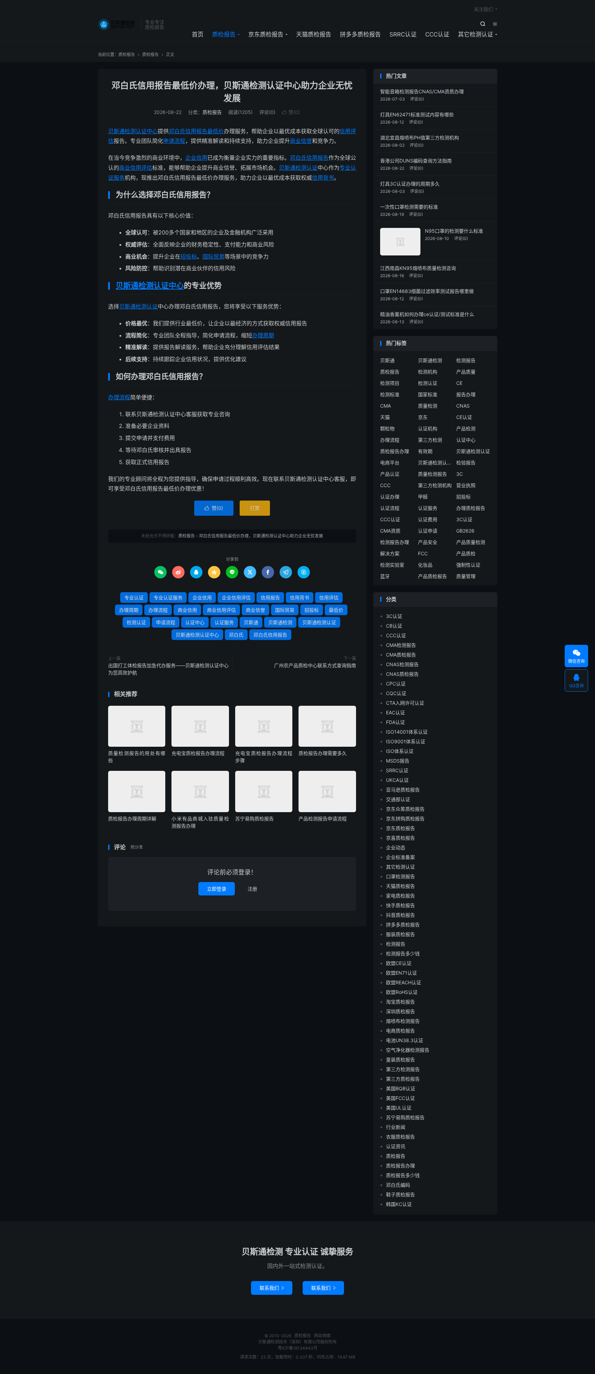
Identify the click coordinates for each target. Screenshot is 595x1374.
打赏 (255, 508)
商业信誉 (301, 140)
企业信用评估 (236, 597)
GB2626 (465, 531)
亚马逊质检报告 (403, 790)
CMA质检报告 (401, 655)
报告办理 (466, 394)
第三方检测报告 (403, 1069)
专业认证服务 (168, 597)
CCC (385, 485)
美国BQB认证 (400, 1088)
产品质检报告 (432, 576)
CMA (385, 406)
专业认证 (134, 597)
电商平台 (389, 462)
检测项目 (389, 383)
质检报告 (117, 24)
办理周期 (263, 335)
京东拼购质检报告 (405, 818)
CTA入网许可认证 (405, 703)
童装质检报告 (400, 1059)
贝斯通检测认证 (298, 167)
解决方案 (389, 553)
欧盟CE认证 (398, 963)
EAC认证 (395, 712)
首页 (197, 34)
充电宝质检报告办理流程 (198, 753)
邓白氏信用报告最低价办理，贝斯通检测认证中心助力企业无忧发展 (261, 535)
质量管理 (466, 576)
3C (459, 474)
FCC (423, 553)
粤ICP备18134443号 (297, 1348)
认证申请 (427, 531)
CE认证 (464, 417)
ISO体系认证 (400, 751)
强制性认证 (468, 565)
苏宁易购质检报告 (254, 818)
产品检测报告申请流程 (323, 818)
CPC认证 (396, 683)
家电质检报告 (400, 896)
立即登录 (216, 889)
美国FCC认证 (400, 1098)
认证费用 (427, 519)
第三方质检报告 (403, 1079)
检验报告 (466, 462)
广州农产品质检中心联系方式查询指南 (315, 665)
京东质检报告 (265, 34)
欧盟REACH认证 (403, 982)
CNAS (463, 406)
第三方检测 (430, 440)
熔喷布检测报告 (403, 1021)
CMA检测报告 (401, 645)
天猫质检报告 (313, 34)
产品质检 (466, 553)
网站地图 (322, 1335)
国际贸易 (213, 256)
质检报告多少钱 (403, 1175)
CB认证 (394, 626)
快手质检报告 (400, 905)
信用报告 (317, 157)
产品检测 (466, 428)
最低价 (215, 131)
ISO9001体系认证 (405, 741)
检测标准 (389, 394)
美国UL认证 (398, 1108)
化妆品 (425, 565)
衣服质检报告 (400, 1137)
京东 (423, 417)
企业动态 (395, 847)
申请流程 (174, 140)
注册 (252, 889)
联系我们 (272, 1288)
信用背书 (323, 177)
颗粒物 (387, 428)
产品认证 (389, 474)
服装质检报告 (400, 934)
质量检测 (427, 406)
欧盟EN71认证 (401, 973)
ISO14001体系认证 (407, 732)
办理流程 (119, 397)
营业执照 (466, 485)
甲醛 (423, 497)
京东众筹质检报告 (405, 809)
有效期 (425, 451)
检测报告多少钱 (403, 953)
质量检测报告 (432, 474)
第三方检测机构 (435, 485)
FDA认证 (395, 722)
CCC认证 (437, 34)
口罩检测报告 (400, 876)
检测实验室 (392, 565)
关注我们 (483, 9)
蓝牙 (385, 576)
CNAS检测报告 (402, 664)
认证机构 (427, 428)
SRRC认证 (403, 34)
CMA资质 (390, 531)
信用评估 (328, 597)
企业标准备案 (400, 857)
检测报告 (466, 360)
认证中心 (169, 285)
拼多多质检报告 (360, 34)
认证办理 (389, 497)
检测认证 (147, 306)
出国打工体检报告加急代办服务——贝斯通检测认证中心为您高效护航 (168, 668)
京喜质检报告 (400, 838)
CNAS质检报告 (402, 674)
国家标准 (427, 394)
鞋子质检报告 (400, 1194)
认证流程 (389, 508)
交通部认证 (398, 799)
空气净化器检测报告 (407, 1050)
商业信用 (187, 610)
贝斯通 (127, 306)
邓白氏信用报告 (188, 131)
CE (459, 383)
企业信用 (196, 157)
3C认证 (464, 519)
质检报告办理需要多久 (323, 753)
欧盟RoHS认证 (402, 992)
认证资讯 (395, 1146)
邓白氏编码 (398, 1185)
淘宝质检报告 (400, 1002)
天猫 (385, 417)
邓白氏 (298, 157)
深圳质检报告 (400, 1011)
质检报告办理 (394, 451)
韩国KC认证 (399, 1204)
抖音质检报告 (400, 915)
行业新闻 (395, 1127)
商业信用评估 (135, 167)
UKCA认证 (397, 780)
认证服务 (224, 622)
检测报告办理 (394, 542)
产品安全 (427, 542)
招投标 (188, 256)
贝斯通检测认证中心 (133, 131)
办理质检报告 (470, 508)
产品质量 (466, 372)
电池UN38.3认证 (404, 1040)
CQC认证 (396, 693)
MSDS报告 (397, 761)
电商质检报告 (400, 1031)
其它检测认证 (475, 34)
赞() (291, 112)
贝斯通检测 (135, 285)
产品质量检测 (470, 542)
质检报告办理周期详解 (132, 818)
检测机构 (427, 372)
